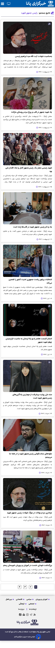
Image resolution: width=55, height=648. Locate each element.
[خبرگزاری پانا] (40, 4)
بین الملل (9, 599)
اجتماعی (32, 603)
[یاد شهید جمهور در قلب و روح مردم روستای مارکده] (27, 93)
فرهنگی (22, 603)
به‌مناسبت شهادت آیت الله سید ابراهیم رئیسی (33, 56)
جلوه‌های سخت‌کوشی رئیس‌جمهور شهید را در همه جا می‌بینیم (30, 455)
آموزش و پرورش (42, 599)
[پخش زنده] (8, 3)
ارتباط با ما (33, 609)
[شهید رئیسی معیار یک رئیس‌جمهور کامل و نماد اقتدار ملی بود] (27, 149)
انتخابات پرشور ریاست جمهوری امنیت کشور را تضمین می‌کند (30, 281)
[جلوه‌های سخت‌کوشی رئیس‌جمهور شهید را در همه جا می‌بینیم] (27, 435)
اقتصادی (19, 599)
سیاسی (29, 599)
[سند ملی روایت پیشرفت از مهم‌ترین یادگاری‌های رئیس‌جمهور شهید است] (27, 376)
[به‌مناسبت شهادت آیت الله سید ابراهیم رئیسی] (27, 38)
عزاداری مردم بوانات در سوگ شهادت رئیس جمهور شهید (29, 513)
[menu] (2, 3)
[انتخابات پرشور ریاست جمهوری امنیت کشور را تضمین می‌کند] (27, 261)
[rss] (34, 614)
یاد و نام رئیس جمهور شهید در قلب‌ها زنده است (32, 227)
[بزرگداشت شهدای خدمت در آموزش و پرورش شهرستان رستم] (27, 547)
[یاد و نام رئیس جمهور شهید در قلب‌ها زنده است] (27, 208)
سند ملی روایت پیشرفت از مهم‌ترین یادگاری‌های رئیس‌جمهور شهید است (32, 396)
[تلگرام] (31, 614)
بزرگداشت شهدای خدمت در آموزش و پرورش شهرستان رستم (27, 565)
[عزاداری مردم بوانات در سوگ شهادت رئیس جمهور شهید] (27, 494)
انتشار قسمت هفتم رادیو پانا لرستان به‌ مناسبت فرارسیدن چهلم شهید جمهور (29, 340)
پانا (38, 632)
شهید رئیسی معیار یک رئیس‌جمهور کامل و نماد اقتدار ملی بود (28, 169)
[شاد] (24, 614)
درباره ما (21, 609)
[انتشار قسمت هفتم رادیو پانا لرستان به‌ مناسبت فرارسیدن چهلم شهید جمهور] (27, 320)
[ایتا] (20, 614)
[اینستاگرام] (27, 614)
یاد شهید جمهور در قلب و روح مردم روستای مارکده (31, 112)
